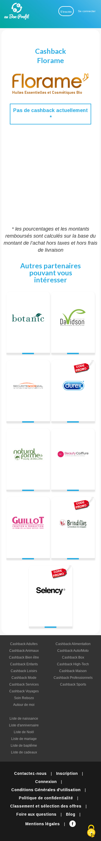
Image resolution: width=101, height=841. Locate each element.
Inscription (67, 773)
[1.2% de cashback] (73, 457)
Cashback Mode (24, 678)
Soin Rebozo (24, 698)
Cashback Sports (73, 684)
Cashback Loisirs (24, 671)
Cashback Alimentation (73, 644)
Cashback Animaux (24, 651)
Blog (70, 814)
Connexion (46, 781)
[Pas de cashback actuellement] (28, 320)
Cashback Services (24, 684)
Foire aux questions (36, 814)
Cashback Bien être (24, 657)
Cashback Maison (73, 671)
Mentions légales (42, 824)
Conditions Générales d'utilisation (46, 790)
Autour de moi (24, 705)
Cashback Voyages (24, 691)
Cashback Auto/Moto (73, 651)
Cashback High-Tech (73, 664)
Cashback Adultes (24, 644)
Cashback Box (73, 657)
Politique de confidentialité (46, 798)
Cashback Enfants (24, 664)
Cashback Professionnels (73, 678)
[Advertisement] (50, 175)
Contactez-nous (30, 773)
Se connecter (86, 11)
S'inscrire (66, 11)
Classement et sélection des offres (45, 806)
